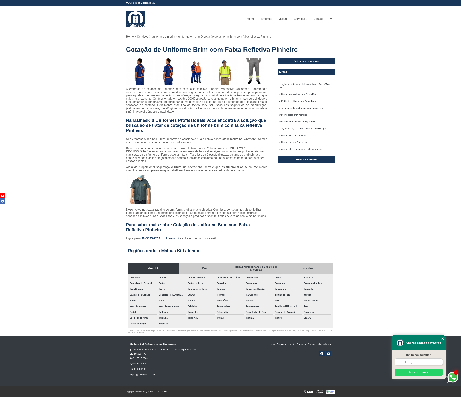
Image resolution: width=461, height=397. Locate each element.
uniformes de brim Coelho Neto (294, 142)
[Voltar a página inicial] (135, 19)
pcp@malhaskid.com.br (143, 374)
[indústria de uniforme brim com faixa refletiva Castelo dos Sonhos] (225, 71)
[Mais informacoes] (331, 19)
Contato (318, 18)
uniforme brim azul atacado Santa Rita (297, 94)
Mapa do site (324, 344)
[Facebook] (322, 353)
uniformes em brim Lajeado (292, 135)
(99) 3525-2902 (140, 363)
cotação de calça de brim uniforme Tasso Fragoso (303, 128)
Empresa (266, 18)
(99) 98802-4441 (140, 369)
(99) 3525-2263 (150, 238)
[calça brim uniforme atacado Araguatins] (253, 71)
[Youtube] (328, 353)
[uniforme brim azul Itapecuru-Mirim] (139, 71)
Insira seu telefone (418, 354)
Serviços (299, 18)
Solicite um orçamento (306, 61)
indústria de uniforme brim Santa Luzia (298, 101)
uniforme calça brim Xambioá (293, 115)
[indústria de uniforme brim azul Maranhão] (196, 71)
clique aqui (172, 238)
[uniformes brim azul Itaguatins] (168, 71)
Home (251, 18)
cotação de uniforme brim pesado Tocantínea (301, 108)
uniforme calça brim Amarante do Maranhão (300, 149)
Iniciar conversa (418, 372)
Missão (283, 18)
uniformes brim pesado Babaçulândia (297, 122)
